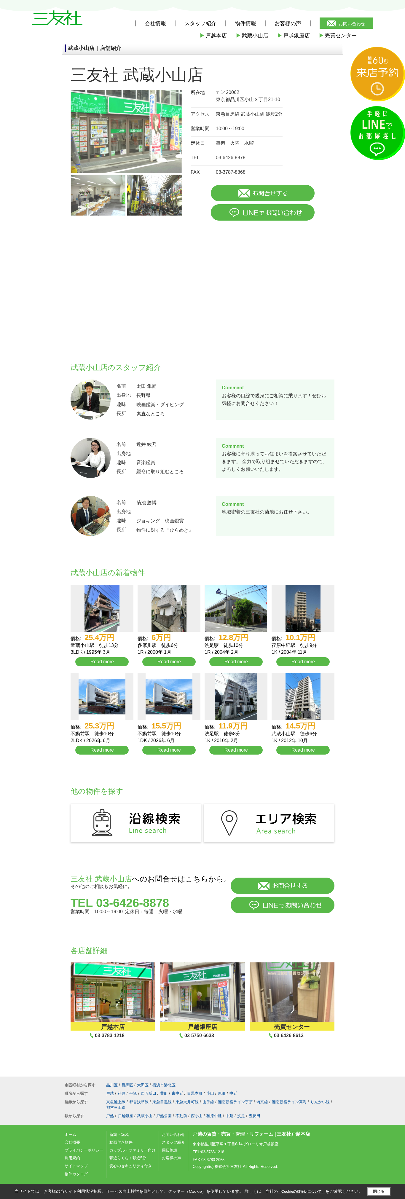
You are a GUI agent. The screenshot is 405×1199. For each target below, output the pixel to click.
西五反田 (148, 1093)
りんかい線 (320, 1102)
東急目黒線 (162, 1102)
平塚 (133, 1093)
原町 (222, 1093)
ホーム (70, 1134)
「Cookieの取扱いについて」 (301, 1192)
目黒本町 (195, 1093)
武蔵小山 (144, 1116)
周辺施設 (169, 1150)
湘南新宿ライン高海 (289, 1102)
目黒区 (127, 1085)
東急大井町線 (187, 1102)
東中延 (177, 1093)
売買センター (338, 36)
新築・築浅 (119, 1134)
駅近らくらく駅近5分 (127, 1158)
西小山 (197, 1116)
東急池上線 (115, 1102)
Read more (102, 661)
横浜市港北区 (164, 1085)
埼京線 (262, 1102)
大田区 (143, 1085)
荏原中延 (214, 1116)
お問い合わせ (352, 23)
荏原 (121, 1093)
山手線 (208, 1102)
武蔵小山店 (252, 36)
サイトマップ (76, 1166)
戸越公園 (164, 1116)
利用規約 (72, 1158)
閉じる (379, 1191)
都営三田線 (115, 1107)
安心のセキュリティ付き (130, 1166)
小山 (210, 1093)
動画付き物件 (121, 1142)
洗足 (241, 1116)
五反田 (254, 1116)
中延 (233, 1093)
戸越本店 (213, 36)
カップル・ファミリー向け (132, 1150)
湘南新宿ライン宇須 (235, 1102)
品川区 (112, 1085)
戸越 (110, 1093)
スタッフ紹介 (173, 1142)
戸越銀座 (125, 1116)
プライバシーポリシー (84, 1150)
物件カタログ (76, 1174)
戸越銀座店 (293, 36)
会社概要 (72, 1142)
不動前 (181, 1116)
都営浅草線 (139, 1102)
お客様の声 (288, 23)
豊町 (164, 1093)
